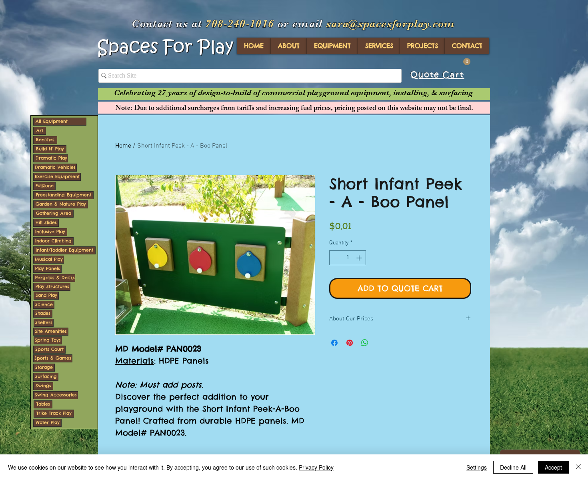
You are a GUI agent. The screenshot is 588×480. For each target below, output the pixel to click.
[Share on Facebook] (334, 343)
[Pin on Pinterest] (349, 343)
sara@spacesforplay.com (390, 24)
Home (123, 146)
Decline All (513, 467)
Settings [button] (476, 467)
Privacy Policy (316, 467)
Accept (553, 467)
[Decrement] (335, 258)
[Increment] (360, 258)
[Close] (578, 467)
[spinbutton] (347, 258)
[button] (466, 61)
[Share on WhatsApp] (365, 343)
